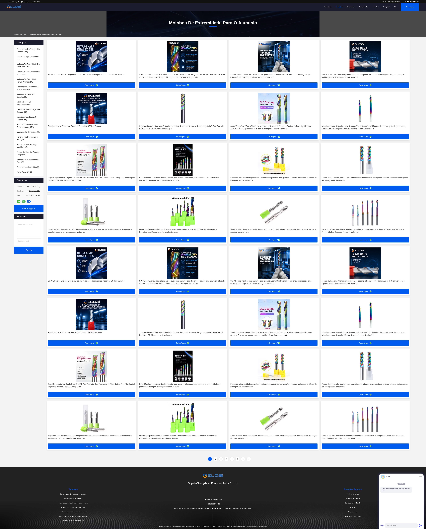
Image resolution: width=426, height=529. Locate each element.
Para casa (328, 7)
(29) (27, 138)
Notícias (353, 507)
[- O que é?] (24, 201)
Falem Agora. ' (90, 85)
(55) (28, 58)
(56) (26, 118)
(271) (27, 126)
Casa (16, 34)
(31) (25, 95)
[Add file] (382, 525)
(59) (27, 88)
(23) (28, 132)
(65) (28, 65)
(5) (24, 172)
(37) (24, 103)
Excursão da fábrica (353, 498)
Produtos (339, 7)
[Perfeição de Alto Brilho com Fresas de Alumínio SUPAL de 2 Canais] (91, 108)
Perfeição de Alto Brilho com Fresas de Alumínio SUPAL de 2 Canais (75, 126)
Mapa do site (352, 512)
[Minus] (420, 476)
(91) (27, 80)
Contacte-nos (363, 7)
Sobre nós (350, 7)
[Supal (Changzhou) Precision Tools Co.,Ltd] (14, 7)
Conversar (410, 7)
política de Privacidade (353, 516)
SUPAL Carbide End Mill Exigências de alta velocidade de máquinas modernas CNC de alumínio (86, 75)
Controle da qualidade (353, 503)
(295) (28, 50)
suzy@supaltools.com (392, 1)
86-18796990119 (413, 1)
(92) (28, 110)
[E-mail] (28, 201)
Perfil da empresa (353, 494)
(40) (28, 73)
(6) (27, 146)
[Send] (420, 525)
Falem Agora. (29, 208)
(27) (28, 161)
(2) (28, 167)
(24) (28, 153)
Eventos (375, 7)
